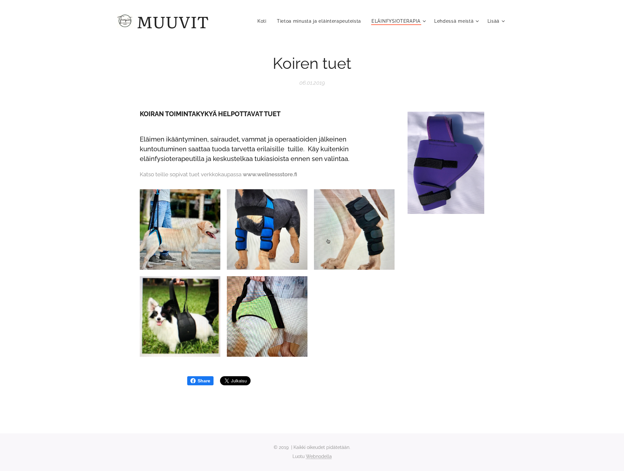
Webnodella (319, 456)
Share (204, 380)
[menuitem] (264, 21)
